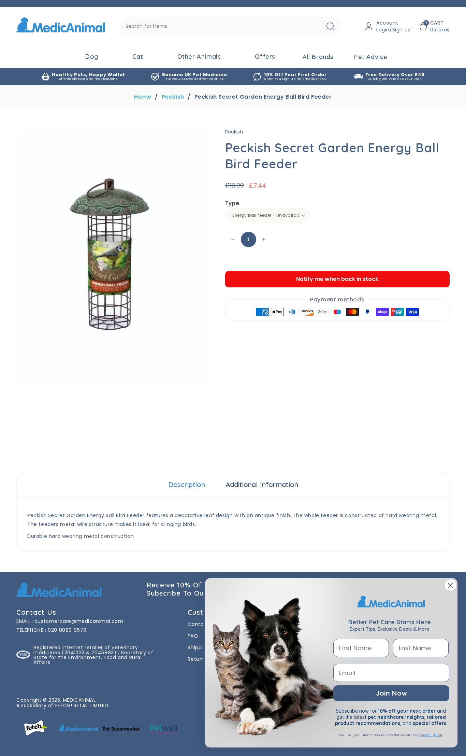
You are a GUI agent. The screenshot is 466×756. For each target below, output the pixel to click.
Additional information (261, 484)
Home (142, 97)
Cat (137, 56)
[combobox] (230, 26)
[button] (434, 26)
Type (232, 203)
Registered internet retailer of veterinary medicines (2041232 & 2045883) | (85, 650)
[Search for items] (330, 26)
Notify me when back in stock (337, 279)
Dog (91, 56)
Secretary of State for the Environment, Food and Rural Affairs (93, 657)
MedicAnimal (79, 700)
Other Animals (199, 56)
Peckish (173, 97)
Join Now (391, 693)
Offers (265, 56)
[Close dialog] (450, 585)
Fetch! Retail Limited (81, 705)
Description (186, 484)
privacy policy (430, 735)
